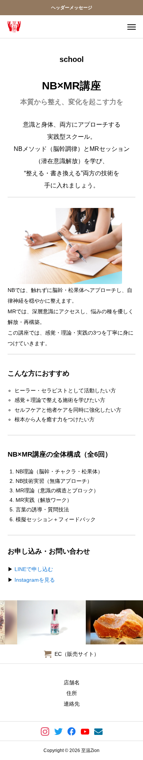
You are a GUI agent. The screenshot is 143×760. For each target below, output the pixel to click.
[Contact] (98, 731)
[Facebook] (71, 731)
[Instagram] (44, 731)
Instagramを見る (34, 580)
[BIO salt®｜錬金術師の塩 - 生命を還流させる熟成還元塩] (14, 26)
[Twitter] (58, 731)
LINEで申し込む (33, 569)
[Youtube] (85, 731)
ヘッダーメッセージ (71, 7)
